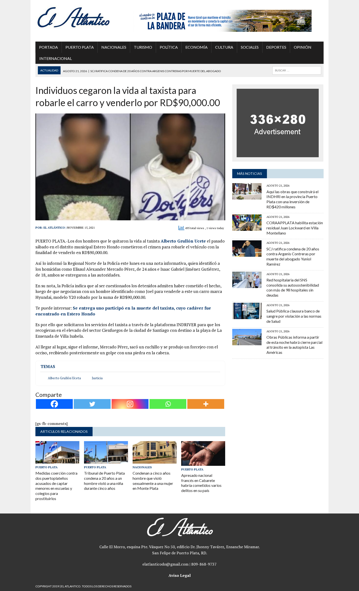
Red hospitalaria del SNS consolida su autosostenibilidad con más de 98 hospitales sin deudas (292, 287)
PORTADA (48, 47)
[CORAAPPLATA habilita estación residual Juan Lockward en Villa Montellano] (247, 227)
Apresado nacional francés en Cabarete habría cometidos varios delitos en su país (201, 483)
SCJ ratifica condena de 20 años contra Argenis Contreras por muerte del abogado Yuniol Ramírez (292, 256)
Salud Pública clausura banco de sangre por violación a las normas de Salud (293, 316)
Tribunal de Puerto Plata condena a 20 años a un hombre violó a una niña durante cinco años (104, 481)
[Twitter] (92, 404)
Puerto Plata (79, 47)
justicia (97, 378)
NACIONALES (113, 47)
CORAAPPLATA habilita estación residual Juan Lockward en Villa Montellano (294, 227)
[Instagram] (130, 404)
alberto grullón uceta (64, 378)
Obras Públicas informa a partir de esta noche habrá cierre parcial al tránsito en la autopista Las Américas (294, 345)
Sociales (250, 47)
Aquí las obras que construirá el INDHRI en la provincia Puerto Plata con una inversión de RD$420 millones (292, 199)
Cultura (224, 47)
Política (169, 47)
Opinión (302, 47)
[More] (205, 404)
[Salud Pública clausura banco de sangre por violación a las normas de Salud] (247, 315)
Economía (196, 47)
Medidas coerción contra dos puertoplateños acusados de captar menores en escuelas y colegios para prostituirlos (56, 486)
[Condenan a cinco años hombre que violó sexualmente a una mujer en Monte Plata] (155, 460)
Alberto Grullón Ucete (183, 241)
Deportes (276, 47)
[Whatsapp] (167, 404)
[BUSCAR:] (296, 69)
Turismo (143, 47)
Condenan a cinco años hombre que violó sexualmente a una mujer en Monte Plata (153, 481)
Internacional (55, 58)
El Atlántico (54, 227)
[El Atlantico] (81, 17)
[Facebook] (54, 404)
